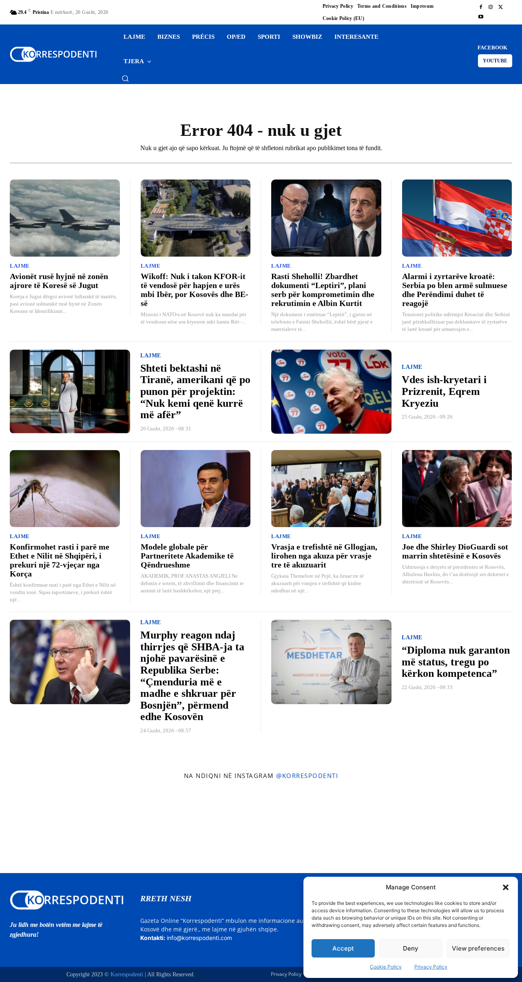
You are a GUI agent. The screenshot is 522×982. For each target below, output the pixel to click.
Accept (343, 948)
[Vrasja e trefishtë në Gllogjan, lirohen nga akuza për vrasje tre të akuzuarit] (326, 488)
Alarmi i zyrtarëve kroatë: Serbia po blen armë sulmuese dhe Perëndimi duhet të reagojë (454, 290)
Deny (410, 948)
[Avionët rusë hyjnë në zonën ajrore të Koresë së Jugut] (65, 218)
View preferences (478, 948)
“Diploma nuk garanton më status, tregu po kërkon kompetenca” (456, 661)
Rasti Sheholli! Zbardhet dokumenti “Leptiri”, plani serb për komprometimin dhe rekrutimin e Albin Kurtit (322, 290)
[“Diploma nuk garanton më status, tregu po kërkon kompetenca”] (331, 662)
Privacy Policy (430, 967)
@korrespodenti (307, 775)
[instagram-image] (43, 828)
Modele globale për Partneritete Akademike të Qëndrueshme (187, 555)
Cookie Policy (386, 967)
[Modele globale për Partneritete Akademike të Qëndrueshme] (196, 488)
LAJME (20, 265)
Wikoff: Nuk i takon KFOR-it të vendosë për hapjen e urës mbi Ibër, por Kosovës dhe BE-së (194, 290)
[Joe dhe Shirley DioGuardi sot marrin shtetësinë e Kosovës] (457, 488)
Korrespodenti (127, 974)
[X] (500, 7)
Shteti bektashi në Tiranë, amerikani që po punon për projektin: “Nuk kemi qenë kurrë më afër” (195, 391)
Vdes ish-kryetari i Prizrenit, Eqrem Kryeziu (444, 391)
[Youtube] (481, 17)
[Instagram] (490, 7)
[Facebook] (481, 7)
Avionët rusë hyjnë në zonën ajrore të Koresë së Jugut (59, 281)
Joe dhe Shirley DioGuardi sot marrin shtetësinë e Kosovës (455, 551)
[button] (506, 887)
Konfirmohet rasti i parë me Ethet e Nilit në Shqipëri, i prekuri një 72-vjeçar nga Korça (59, 560)
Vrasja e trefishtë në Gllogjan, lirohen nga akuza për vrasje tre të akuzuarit (324, 555)
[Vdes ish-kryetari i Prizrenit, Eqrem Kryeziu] (331, 392)
